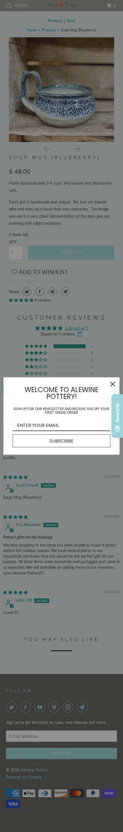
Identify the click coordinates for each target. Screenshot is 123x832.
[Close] (113, 384)
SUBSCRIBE (61, 441)
